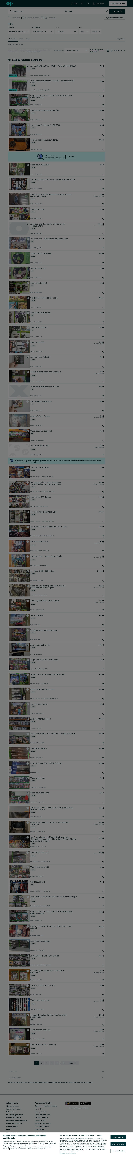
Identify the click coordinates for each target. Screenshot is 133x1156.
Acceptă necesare (118, 1144)
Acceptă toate (118, 1137)
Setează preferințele (118, 1151)
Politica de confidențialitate (37, 1148)
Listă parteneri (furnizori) (68, 1153)
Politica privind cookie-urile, (19, 1148)
